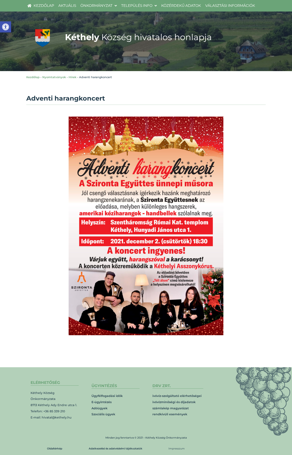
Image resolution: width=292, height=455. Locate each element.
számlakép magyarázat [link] (170, 408)
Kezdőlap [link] (33, 77)
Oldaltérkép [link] (54, 448)
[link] (5, 26)
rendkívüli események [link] (169, 414)
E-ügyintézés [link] (101, 402)
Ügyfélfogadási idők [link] (107, 396)
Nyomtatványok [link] (54, 77)
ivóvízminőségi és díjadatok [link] (174, 402)
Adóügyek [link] (99, 408)
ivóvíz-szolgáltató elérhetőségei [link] (177, 396)
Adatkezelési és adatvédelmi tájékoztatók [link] (115, 448)
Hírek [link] (72, 77)
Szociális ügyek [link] (103, 414)
